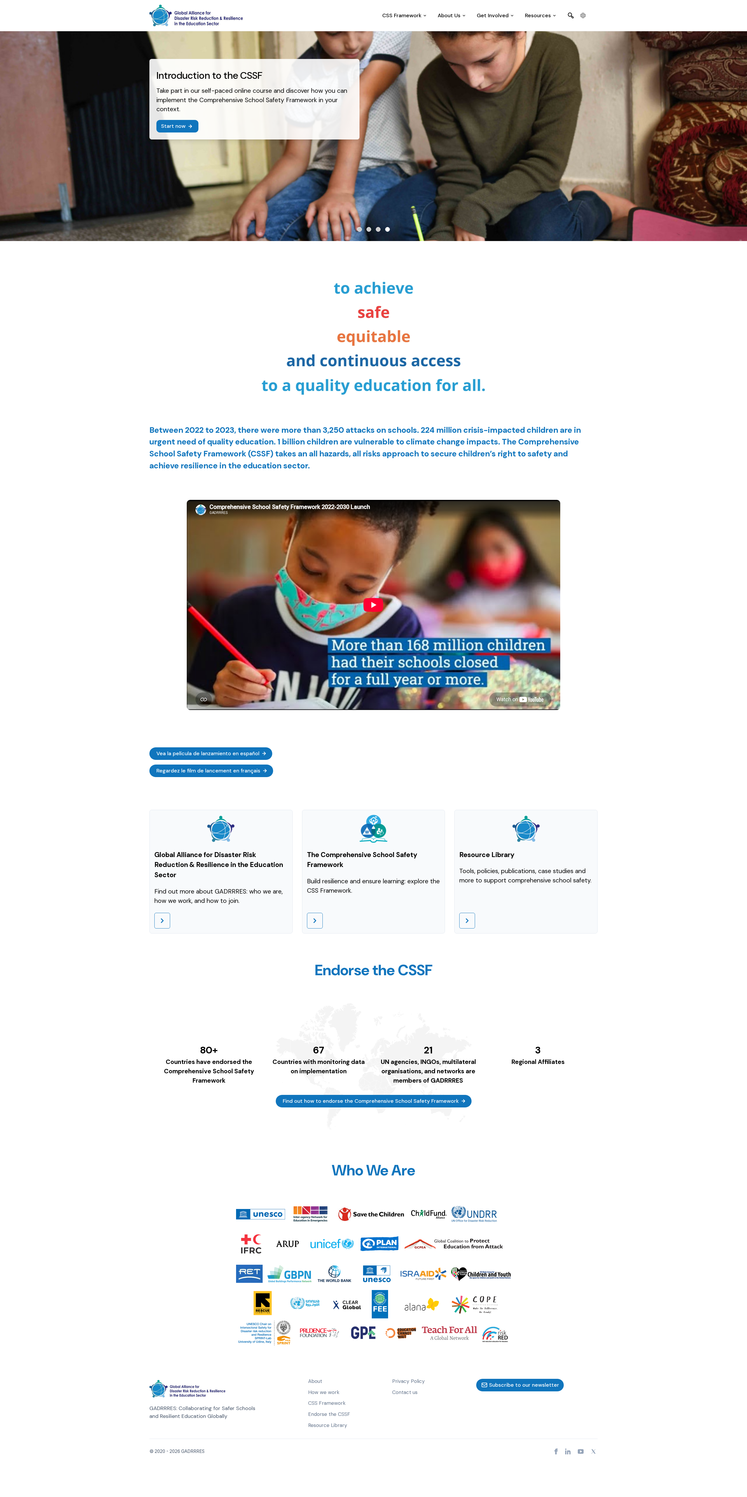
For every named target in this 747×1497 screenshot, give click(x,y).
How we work (323, 1392)
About (315, 1381)
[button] (404, 15)
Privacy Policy (408, 1381)
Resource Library (327, 1425)
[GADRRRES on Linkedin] (568, 1451)
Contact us (405, 1392)
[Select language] (583, 15)
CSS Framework (326, 1403)
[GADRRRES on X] (593, 1451)
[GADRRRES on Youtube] (581, 1451)
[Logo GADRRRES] (196, 15)
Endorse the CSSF (329, 1414)
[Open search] (570, 15)
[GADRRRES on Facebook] (556, 1451)
